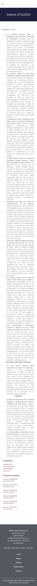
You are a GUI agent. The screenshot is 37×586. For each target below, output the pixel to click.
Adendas (6, 464)
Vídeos (5, 471)
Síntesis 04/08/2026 (10, 501)
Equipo (18, 558)
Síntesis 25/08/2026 (10, 485)
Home (19, 554)
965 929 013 (17, 540)
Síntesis (5, 469)
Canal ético (29, 548)
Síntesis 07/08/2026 (10, 496)
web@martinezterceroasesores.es (18, 538)
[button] (33, 4)
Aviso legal (7, 548)
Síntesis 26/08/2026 (10, 479)
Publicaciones (18, 567)
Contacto (18, 571)
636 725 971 (26, 540)
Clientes (18, 562)
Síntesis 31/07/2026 (10, 507)
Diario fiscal (7, 466)
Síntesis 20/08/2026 (10, 490)
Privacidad (15, 548)
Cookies (22, 548)
